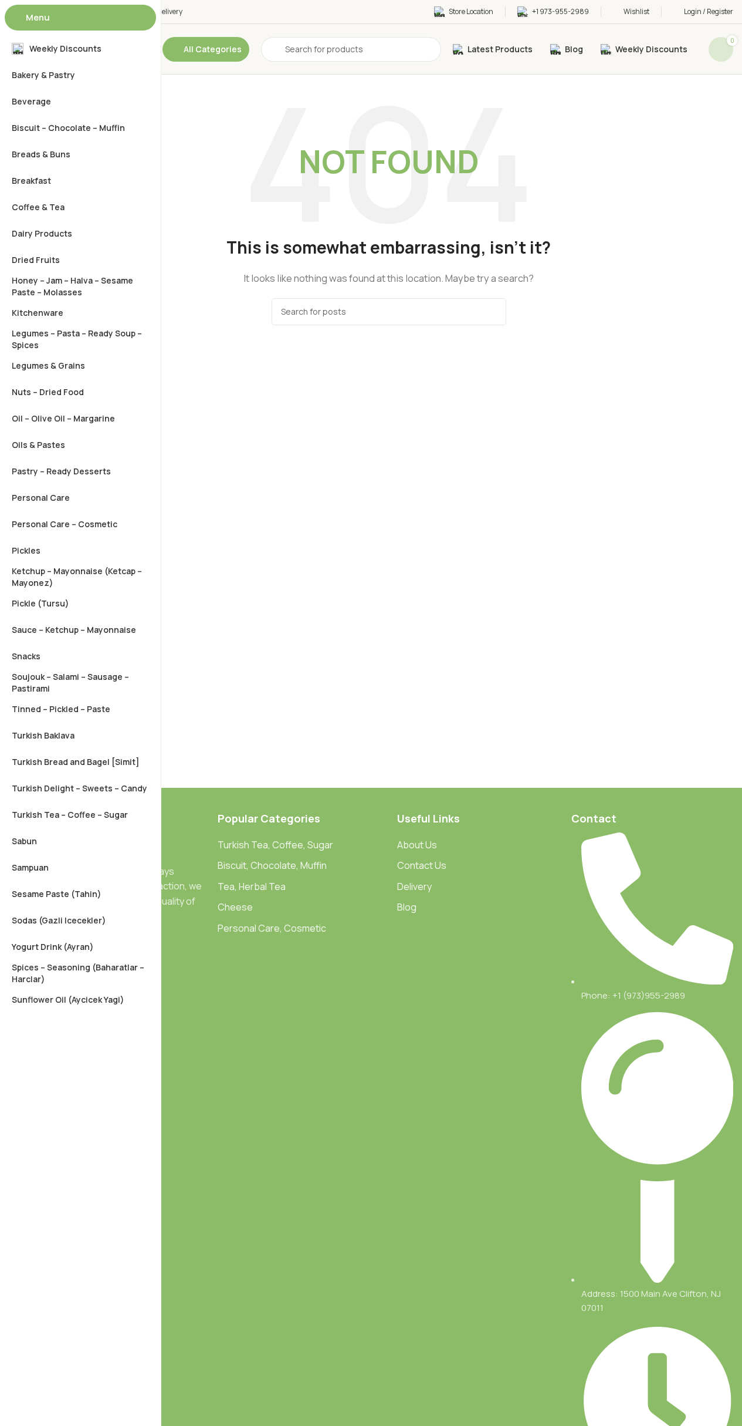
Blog (406, 907)
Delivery (414, 886)
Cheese (235, 907)
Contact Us (421, 865)
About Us (417, 844)
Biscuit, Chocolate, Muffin (272, 865)
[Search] (492, 311)
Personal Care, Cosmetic (272, 928)
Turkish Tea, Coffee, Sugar (275, 844)
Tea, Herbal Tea (252, 886)
